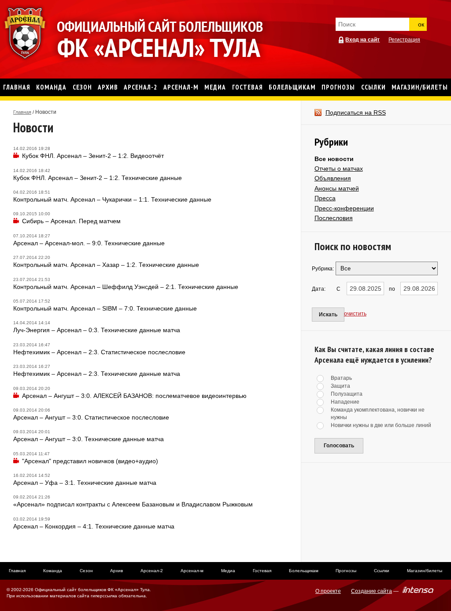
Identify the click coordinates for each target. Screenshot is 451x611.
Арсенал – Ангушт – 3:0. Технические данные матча (88, 438)
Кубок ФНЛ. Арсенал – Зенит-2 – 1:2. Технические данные (97, 177)
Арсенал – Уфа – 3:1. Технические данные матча (84, 482)
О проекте (328, 591)
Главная (22, 112)
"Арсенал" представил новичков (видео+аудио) (90, 461)
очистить (355, 314)
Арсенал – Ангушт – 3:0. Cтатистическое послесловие (91, 417)
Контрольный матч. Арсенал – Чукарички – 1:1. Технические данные (112, 199)
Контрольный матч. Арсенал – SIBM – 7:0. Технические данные (105, 308)
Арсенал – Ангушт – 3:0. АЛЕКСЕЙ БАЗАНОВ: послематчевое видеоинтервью (134, 395)
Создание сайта (371, 591)
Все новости (334, 158)
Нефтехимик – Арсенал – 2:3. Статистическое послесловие (99, 352)
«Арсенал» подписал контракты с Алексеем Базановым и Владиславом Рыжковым (133, 504)
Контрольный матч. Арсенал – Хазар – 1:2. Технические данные (106, 264)
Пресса (325, 198)
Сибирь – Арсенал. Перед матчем (71, 221)
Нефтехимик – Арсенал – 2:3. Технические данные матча (96, 373)
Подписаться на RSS (355, 112)
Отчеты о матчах (338, 168)
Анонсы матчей (336, 188)
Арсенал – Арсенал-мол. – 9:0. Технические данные (89, 243)
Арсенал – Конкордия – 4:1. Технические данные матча (93, 526)
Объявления (332, 178)
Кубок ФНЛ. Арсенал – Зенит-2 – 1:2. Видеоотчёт (93, 155)
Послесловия (333, 217)
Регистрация (404, 40)
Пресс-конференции (344, 208)
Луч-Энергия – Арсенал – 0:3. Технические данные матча (96, 330)
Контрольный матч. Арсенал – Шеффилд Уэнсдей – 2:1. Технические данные (125, 286)
